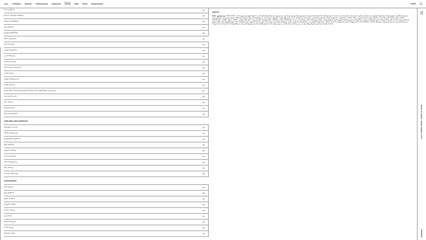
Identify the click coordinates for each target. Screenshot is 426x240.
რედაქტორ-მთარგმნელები (16, 121)
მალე (76, 4)
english (413, 4)
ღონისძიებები (42, 4)
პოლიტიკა (16, 4)
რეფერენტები (10, 181)
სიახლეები (56, 4)
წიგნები (28, 4)
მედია (85, 4)
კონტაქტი (422, 233)
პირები (67, 4)
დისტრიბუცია (97, 4)
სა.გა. (6, 4)
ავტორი (215, 12)
